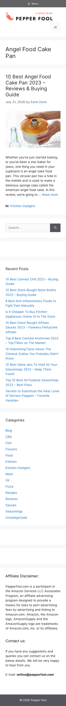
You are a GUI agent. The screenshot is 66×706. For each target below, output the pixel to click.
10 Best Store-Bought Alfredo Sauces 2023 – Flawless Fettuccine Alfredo (31, 327)
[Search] (55, 228)
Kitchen (11, 461)
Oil (7, 480)
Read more (50, 194)
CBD (9, 437)
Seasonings (14, 511)
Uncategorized (16, 517)
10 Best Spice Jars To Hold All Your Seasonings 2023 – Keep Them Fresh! (31, 369)
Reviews (12, 499)
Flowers (11, 449)
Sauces (11, 505)
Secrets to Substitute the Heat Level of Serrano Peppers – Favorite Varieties (32, 395)
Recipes (11, 493)
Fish (9, 443)
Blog (9, 430)
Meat (9, 474)
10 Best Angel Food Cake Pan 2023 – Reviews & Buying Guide (28, 85)
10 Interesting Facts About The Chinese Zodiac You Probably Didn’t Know (32, 353)
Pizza (9, 486)
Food (9, 455)
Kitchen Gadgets (22, 206)
